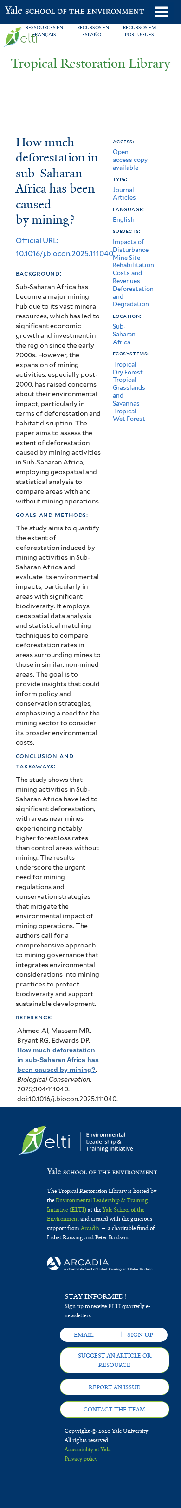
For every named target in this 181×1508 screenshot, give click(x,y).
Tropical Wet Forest (129, 415)
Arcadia (90, 1228)
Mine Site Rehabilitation (133, 261)
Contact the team (114, 1409)
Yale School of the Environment (28, 11)
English (124, 219)
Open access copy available (130, 159)
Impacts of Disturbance (131, 245)
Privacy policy (81, 1459)
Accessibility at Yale (87, 1449)
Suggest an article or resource (114, 1360)
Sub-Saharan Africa (124, 334)
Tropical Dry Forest (128, 368)
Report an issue (114, 1387)
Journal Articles (124, 194)
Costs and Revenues (127, 277)
